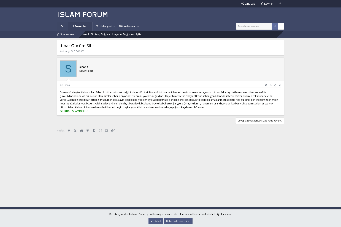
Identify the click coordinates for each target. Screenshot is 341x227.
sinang (65, 51)
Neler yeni (106, 26)
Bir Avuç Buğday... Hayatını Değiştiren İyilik (108, 34)
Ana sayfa (62, 26)
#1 (280, 85)
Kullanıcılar (129, 26)
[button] (90, 26)
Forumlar (81, 26)
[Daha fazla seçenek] (275, 26)
